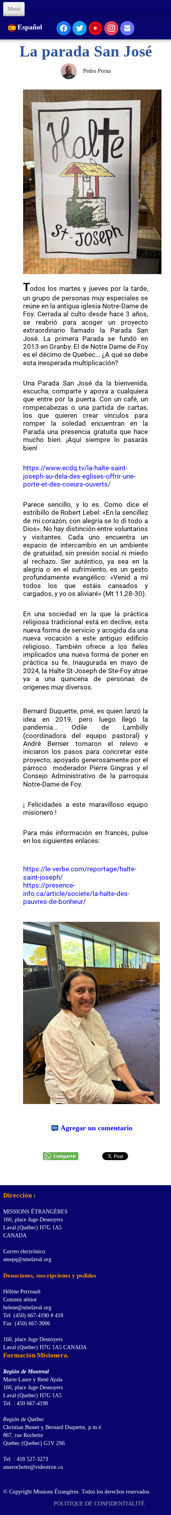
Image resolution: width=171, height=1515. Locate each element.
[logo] (6, 1175)
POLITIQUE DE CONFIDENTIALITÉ (100, 1504)
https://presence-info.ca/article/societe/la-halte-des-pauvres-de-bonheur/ (76, 893)
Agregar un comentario (96, 1128)
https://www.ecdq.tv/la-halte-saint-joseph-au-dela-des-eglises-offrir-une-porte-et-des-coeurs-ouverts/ (79, 476)
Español (30, 27)
